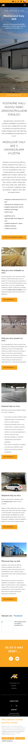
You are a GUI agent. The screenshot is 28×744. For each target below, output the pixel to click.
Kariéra (14, 688)
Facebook (18, 616)
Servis (18, 1)
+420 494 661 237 (15, 1)
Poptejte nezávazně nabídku (13, 237)
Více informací (8, 299)
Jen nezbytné (20, 738)
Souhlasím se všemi (8, 738)
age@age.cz (21, 1)
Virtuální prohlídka (12, 1)
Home (6, 11)
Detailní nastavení (7, 741)
